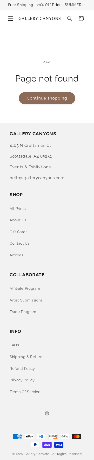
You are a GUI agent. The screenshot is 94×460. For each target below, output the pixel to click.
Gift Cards (18, 232)
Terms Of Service (25, 392)
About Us (18, 220)
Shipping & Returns (27, 357)
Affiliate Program (25, 288)
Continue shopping (47, 98)
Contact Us (20, 243)
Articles (16, 255)
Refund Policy (22, 368)
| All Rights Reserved (66, 454)
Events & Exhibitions (30, 167)
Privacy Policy (22, 380)
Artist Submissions (26, 300)
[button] (10, 18)
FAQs (14, 345)
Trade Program (23, 312)
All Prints (18, 208)
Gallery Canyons (37, 454)
